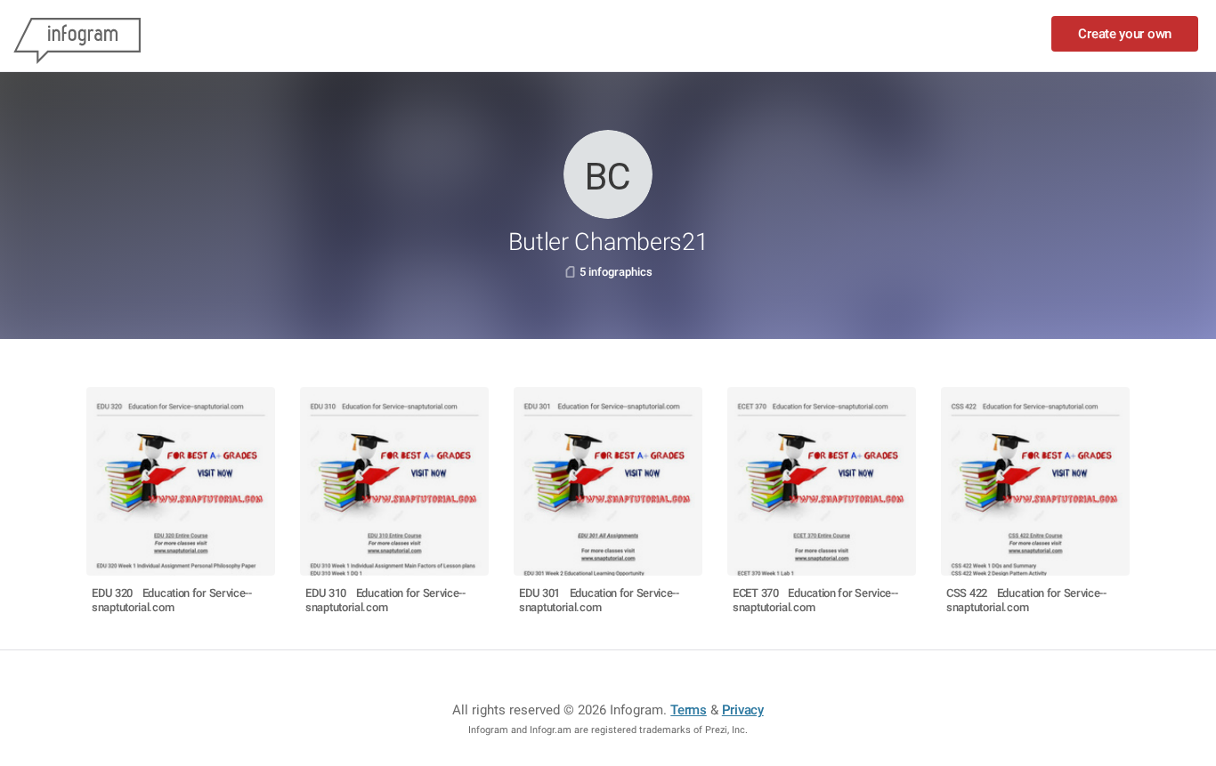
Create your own (1124, 34)
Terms (688, 710)
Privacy (743, 710)
